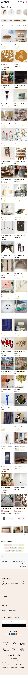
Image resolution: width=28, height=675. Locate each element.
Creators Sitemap (20, 664)
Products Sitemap (7, 664)
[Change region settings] (26, 2)
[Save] (11, 31)
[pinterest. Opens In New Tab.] (13, 655)
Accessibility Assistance (9, 610)
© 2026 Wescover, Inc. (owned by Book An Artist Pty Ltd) (14, 661)
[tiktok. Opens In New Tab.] (20, 655)
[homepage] (6, 2)
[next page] (23, 518)
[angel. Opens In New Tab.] (18, 655)
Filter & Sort (7, 25)
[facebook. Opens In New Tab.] (11, 655)
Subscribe (14, 625)
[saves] (20, 2)
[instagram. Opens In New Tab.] (8, 655)
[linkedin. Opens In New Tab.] (15, 655)
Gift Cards (5, 605)
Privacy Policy (5, 667)
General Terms (13, 667)
